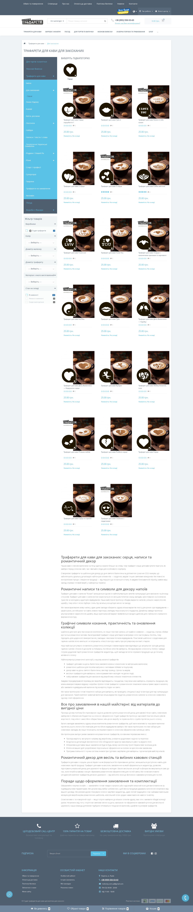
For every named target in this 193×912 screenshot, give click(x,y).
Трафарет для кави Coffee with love (152, 186)
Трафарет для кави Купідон (111, 385)
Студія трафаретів (39, 231)
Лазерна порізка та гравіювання (130, 32)
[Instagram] (155, 853)
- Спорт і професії (33, 167)
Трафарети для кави (32, 32)
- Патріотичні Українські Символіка (36, 145)
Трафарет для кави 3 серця (111, 186)
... (157, 32)
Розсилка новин (67, 887)
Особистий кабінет (68, 876)
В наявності (33, 295)
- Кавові (28, 109)
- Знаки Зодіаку (32, 102)
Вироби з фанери (53, 32)
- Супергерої (30, 174)
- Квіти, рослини (32, 116)
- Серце (29, 96)
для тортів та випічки (84, 32)
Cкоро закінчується (36, 302)
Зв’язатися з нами (29, 887)
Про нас (65, 3)
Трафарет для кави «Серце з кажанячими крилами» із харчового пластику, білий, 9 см (152, 255)
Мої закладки (66, 884)
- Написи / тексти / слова (36, 137)
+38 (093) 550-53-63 (109, 880)
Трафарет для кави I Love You (112, 253)
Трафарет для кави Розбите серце (114, 452)
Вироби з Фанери (34, 210)
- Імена (28, 83)
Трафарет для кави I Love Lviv (75, 253)
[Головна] (24, 43)
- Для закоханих (32, 90)
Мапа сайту (26, 891)
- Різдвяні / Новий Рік (34, 153)
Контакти (133, 3)
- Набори (29, 130)
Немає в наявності (36, 298)
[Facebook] (151, 853)
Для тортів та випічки (36, 61)
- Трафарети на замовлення (37, 188)
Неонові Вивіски (34, 68)
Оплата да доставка (83, 3)
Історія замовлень (68, 880)
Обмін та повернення (33, 3)
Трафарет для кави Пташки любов (77, 452)
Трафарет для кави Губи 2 (111, 120)
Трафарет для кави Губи (110, 319)
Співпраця (52, 3)
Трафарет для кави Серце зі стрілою (78, 518)
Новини (120, 3)
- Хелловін (29, 195)
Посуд (67, 32)
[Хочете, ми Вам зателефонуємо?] (185, 898)
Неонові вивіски (105, 32)
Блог (151, 32)
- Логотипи (30, 123)
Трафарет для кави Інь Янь (74, 319)
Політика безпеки (105, 3)
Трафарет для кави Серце (148, 452)
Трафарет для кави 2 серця (74, 186)
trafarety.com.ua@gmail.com (112, 884)
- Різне (28, 160)
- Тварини (29, 181)
